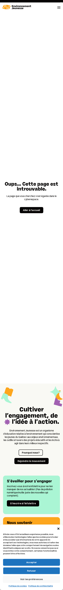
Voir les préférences (31, 579)
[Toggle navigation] (59, 7)
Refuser (31, 570)
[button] (58, 528)
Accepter (31, 562)
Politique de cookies (18, 586)
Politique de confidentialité (40, 586)
